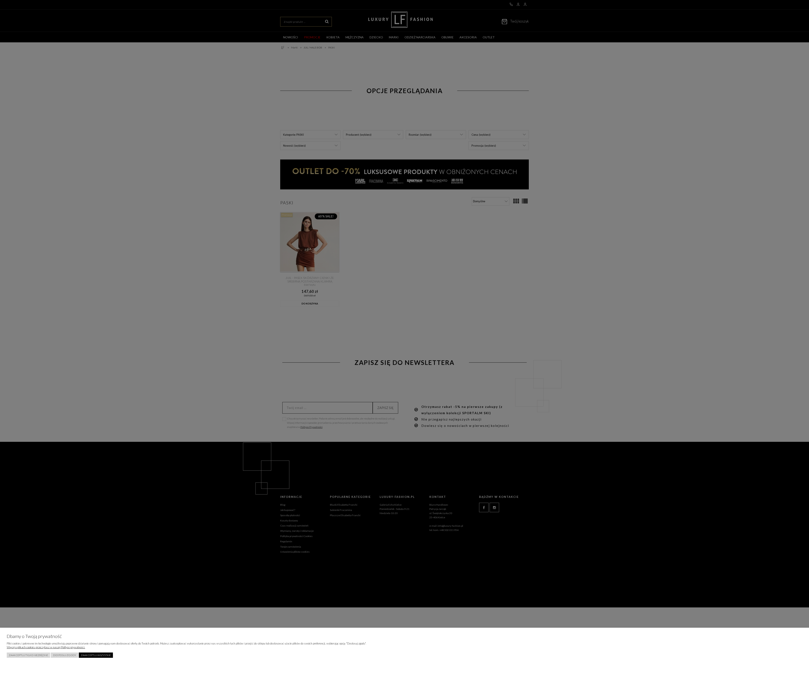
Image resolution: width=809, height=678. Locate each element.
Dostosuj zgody (64, 655)
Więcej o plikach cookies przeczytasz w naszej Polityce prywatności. (46, 647)
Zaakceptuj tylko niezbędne (28, 655)
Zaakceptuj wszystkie (96, 655)
